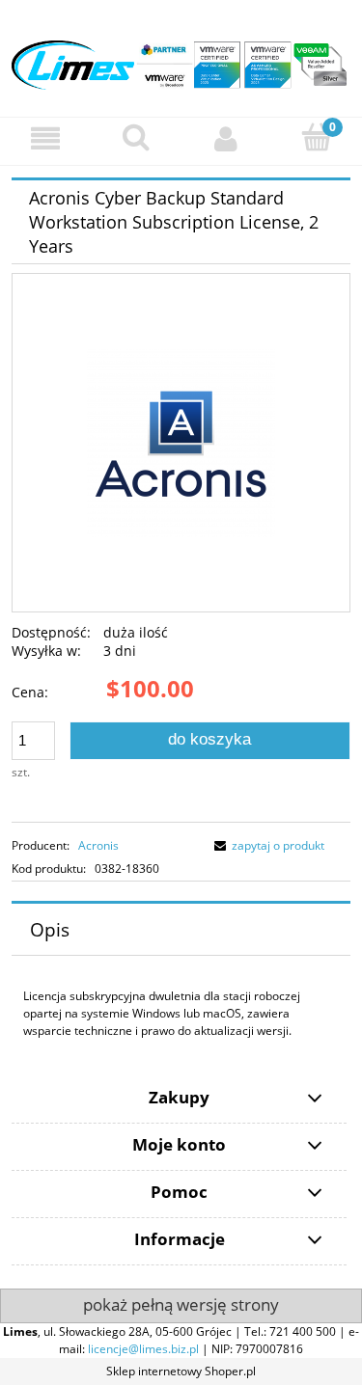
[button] (45, 138)
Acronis (98, 845)
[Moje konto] (226, 138)
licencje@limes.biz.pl (143, 1349)
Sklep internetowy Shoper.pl (181, 1371)
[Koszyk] (316, 137)
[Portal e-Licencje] (181, 57)
